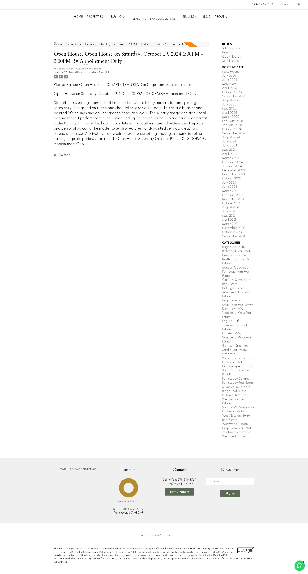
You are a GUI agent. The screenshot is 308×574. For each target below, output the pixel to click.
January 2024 (232, 166)
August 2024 (231, 137)
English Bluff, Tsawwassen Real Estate (234, 325)
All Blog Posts (231, 48)
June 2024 (229, 145)
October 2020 (232, 232)
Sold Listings (231, 60)
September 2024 (234, 133)
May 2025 (229, 108)
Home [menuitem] (78, 16)
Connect (285, 4)
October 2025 (232, 92)
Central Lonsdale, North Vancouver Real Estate (237, 259)
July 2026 (229, 75)
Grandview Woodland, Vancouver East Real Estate (238, 358)
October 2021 (231, 203)
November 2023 (233, 174)
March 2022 (230, 191)
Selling (188, 16)
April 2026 (229, 88)
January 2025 (232, 125)
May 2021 (228, 215)
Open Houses (231, 56)
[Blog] (298, 4)
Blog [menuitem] (206, 16)
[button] (300, 565)
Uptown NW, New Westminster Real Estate (234, 399)
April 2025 (229, 112)
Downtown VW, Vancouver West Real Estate (237, 313)
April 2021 (229, 219)
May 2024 (229, 149)
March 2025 (230, 116)
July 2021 (228, 211)
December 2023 (233, 170)
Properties (95, 16)
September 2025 (234, 96)
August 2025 (231, 100)
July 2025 (229, 104)
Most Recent (230, 71)
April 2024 (229, 154)
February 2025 (232, 121)
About (219, 16)
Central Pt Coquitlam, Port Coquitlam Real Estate (237, 271)
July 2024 (229, 141)
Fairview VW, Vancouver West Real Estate (237, 337)
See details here (179, 85)
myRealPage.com (161, 535)
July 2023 (229, 182)
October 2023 (232, 178)
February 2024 (232, 162)
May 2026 (229, 84)
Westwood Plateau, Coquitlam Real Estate (87, 72)
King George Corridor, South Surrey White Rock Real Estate (237, 370)
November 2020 (233, 228)
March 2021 (230, 224)
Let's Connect (179, 492)
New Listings (231, 52)
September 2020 (234, 236)
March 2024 (230, 158)
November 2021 (233, 199)
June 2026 (229, 79)
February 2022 (232, 195)
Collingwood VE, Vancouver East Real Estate (236, 292)
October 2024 (232, 129)
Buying (116, 16)
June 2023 (229, 186)
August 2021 (230, 207)
